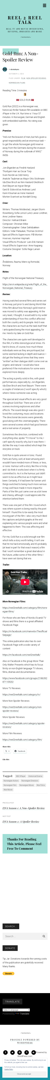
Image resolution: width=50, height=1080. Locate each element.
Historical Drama (35, 776)
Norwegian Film (10, 785)
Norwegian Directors (30, 781)
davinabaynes (15, 69)
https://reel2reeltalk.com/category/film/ (22, 739)
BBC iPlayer (20, 776)
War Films (41, 785)
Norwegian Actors (11, 781)
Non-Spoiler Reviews (36, 78)
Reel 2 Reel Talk (25, 19)
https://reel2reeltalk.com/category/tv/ (22, 694)
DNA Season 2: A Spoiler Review (21, 821)
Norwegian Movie (26, 785)
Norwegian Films (17, 83)
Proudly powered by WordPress (25, 1041)
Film (23, 78)
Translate (24, 1013)
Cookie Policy (8, 1069)
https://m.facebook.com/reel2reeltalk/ (21, 654)
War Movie (8, 790)
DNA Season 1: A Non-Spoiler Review (24, 808)
